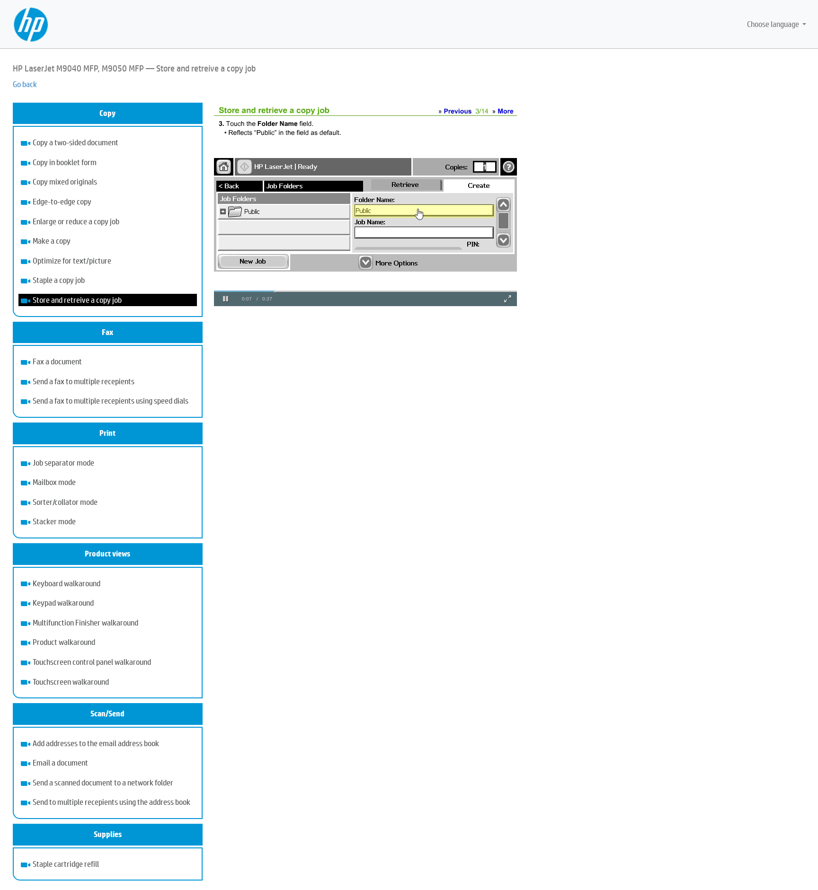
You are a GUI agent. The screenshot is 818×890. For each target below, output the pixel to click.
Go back (25, 84)
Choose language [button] (773, 23)
